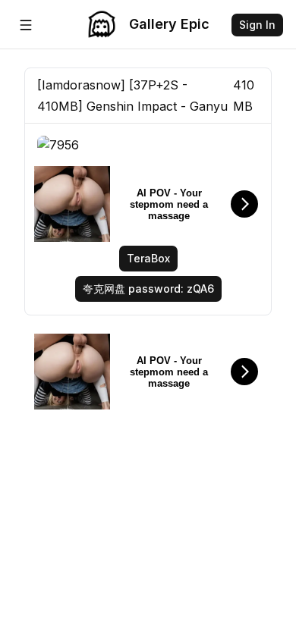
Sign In (257, 24)
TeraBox (148, 258)
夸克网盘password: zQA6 (148, 288)
